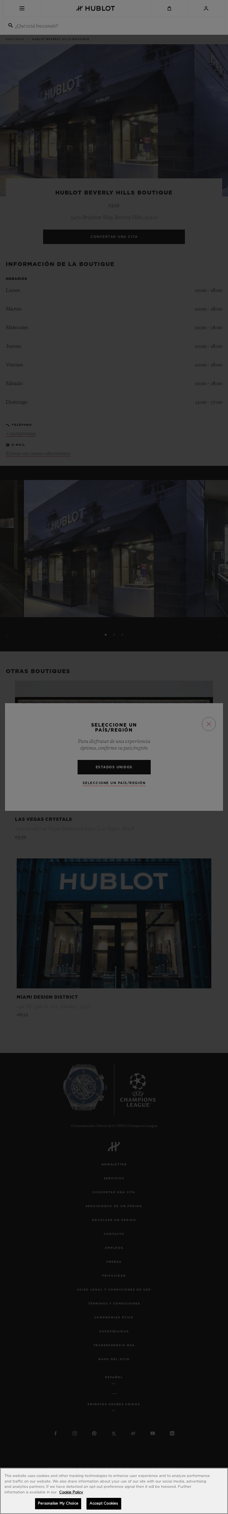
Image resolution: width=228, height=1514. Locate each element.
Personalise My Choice (58, 1503)
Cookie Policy (71, 1492)
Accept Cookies (104, 1503)
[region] (114, 1491)
